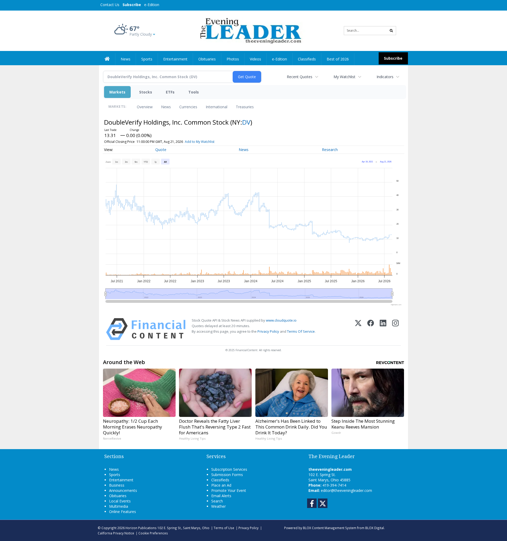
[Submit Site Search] (391, 31)
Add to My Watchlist (199, 141)
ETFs (170, 92)
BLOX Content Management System (329, 528)
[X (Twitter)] (358, 329)
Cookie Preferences (153, 533)
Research (330, 149)
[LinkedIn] (383, 329)
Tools (193, 92)
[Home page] (250, 30)
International (216, 106)
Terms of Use (224, 528)
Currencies (188, 106)
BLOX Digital (374, 528)
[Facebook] (370, 329)
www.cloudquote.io (281, 320)
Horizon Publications (141, 528)
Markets (117, 92)
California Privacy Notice (116, 533)
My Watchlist (344, 76)
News (166, 106)
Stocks (145, 92)
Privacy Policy (268, 331)
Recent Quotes (299, 76)
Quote (160, 149)
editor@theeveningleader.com (346, 490)
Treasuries (245, 106)
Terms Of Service (301, 331)
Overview (145, 106)
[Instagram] (395, 329)
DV (246, 122)
